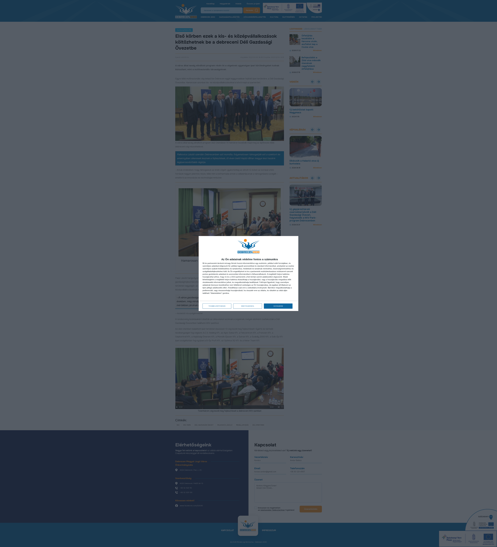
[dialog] (248, 273)
